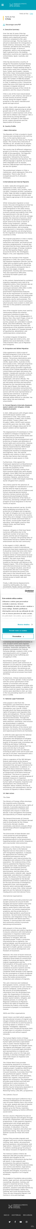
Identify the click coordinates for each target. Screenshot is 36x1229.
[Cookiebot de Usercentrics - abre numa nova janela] (25, 591)
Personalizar (16, 636)
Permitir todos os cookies (18, 630)
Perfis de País (24, 13)
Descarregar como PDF (13, 24)
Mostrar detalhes (24, 624)
